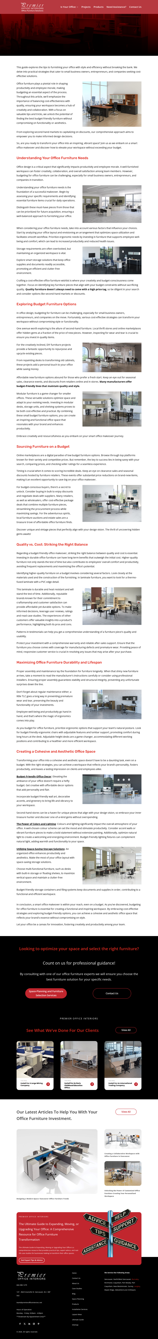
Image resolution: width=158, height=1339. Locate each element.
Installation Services (80, 1309)
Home (74, 1273)
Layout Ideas (77, 1314)
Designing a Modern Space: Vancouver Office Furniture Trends (43, 1199)
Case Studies (77, 1288)
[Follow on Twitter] (24, 1324)
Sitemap (75, 1325)
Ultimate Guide (78, 1320)
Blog (73, 1294)
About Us (75, 1283)
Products (99, 7)
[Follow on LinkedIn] (29, 1324)
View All (126, 1030)
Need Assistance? (116, 7)
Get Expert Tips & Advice (32, 1260)
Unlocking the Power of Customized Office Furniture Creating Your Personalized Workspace (122, 1193)
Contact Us (135, 7)
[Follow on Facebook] (20, 1324)
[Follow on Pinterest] (38, 1324)
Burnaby (135, 1279)
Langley (137, 1286)
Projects (86, 7)
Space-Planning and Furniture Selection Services (46, 993)
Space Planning (78, 1299)
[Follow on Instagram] (34, 1324)
